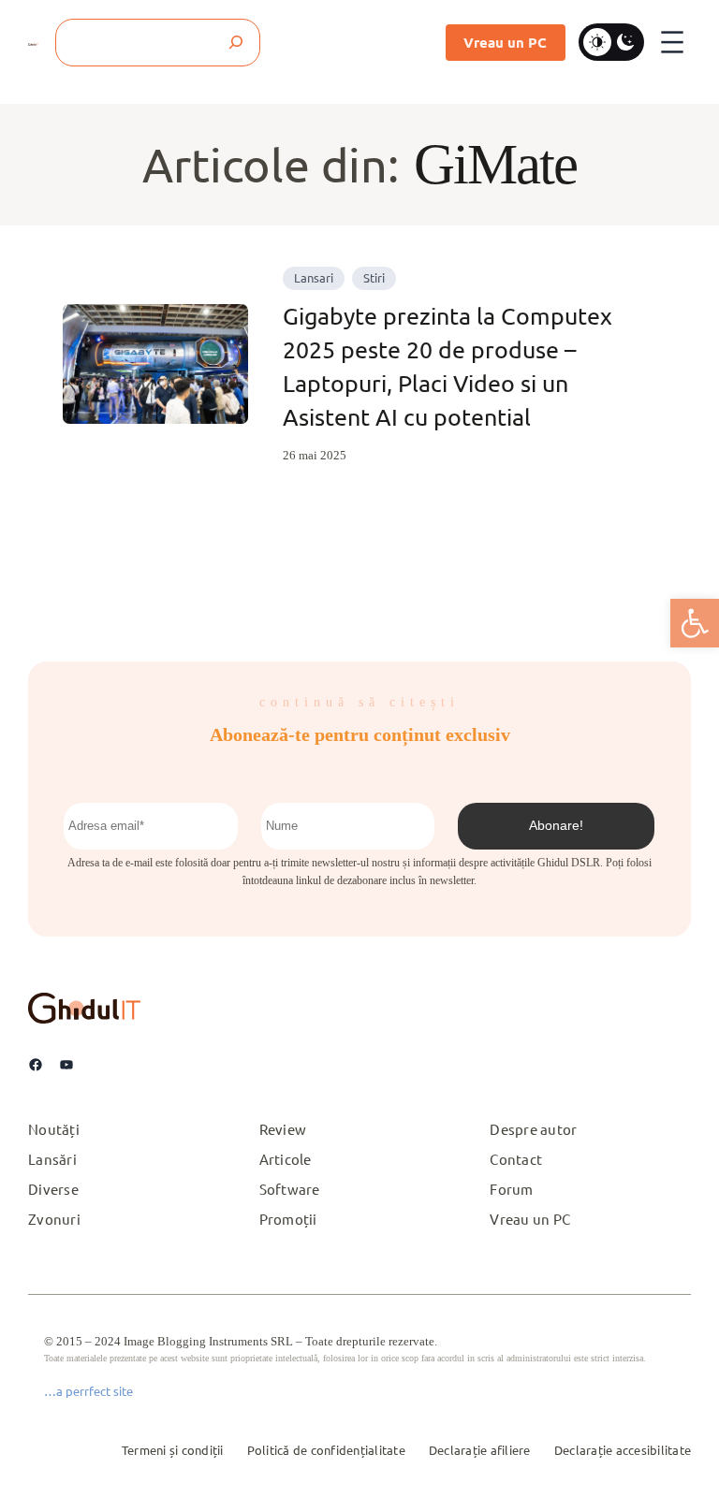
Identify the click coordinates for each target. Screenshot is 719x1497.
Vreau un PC (505, 42)
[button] (694, 623)
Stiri (374, 277)
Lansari (313, 277)
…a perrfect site (88, 1391)
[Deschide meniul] (672, 42)
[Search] (236, 42)
